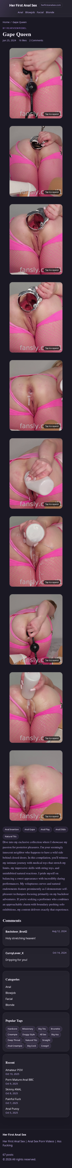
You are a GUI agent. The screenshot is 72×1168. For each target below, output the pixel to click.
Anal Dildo (61, 829)
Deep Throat (14, 1040)
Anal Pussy (12, 1109)
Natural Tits (10, 836)
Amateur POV (14, 1070)
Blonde (50, 12)
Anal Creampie (15, 1045)
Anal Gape (30, 829)
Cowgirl (45, 1045)
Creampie (12, 1034)
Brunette (55, 1028)
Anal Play (45, 829)
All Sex (43, 1034)
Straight (46, 1040)
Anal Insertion (12, 829)
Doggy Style (28, 1034)
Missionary (27, 1028)
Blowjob (30, 12)
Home (6, 22)
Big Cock (31, 1045)
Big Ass (55, 1034)
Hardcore (12, 1028)
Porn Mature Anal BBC (20, 1080)
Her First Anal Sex (23, 5)
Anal (20, 12)
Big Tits (42, 1028)
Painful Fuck (13, 1099)
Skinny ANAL (13, 1089)
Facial (40, 12)
